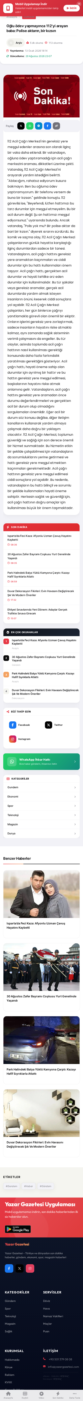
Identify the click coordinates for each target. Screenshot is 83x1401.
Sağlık (8, 1331)
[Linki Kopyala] (56, 126)
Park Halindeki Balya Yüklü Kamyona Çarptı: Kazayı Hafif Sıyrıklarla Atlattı (38, 574)
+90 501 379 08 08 (60, 1359)
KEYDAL (64, 1376)
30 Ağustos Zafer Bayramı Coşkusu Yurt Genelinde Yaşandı (39, 556)
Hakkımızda (12, 1360)
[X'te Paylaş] (21, 126)
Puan (46, 1331)
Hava (46, 1308)
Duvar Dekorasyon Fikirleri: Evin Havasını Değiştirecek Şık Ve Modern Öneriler (40, 593)
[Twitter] (19, 1268)
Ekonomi (12, 796)
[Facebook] (9, 1268)
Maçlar (47, 1323)
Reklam (9, 1375)
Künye (8, 1367)
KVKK (8, 1382)
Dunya (11, 833)
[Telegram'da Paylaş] (38, 126)
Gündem (29, 16)
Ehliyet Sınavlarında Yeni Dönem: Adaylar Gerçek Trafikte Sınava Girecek (37, 611)
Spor (10, 805)
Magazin (12, 824)
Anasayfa (11, 16)
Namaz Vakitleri (53, 1316)
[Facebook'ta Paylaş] (47, 126)
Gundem (12, 787)
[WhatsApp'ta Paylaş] (29, 126)
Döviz (46, 1301)
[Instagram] (30, 1268)
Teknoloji (13, 815)
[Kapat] (79, 4)
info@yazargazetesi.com (63, 1367)
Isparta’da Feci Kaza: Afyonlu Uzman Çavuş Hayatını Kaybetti (39, 537)
